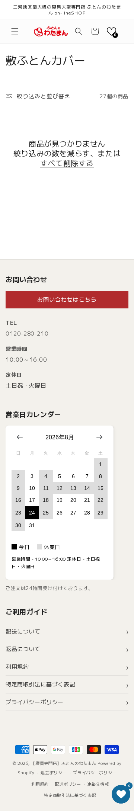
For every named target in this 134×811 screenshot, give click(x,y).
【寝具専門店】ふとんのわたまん (63, 763)
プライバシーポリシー (35, 702)
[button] (15, 31)
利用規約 (17, 666)
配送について (23, 631)
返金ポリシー (54, 772)
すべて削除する (67, 163)
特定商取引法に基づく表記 (40, 684)
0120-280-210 (27, 333)
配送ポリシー (68, 784)
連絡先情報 (98, 784)
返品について (23, 649)
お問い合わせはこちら (67, 299)
